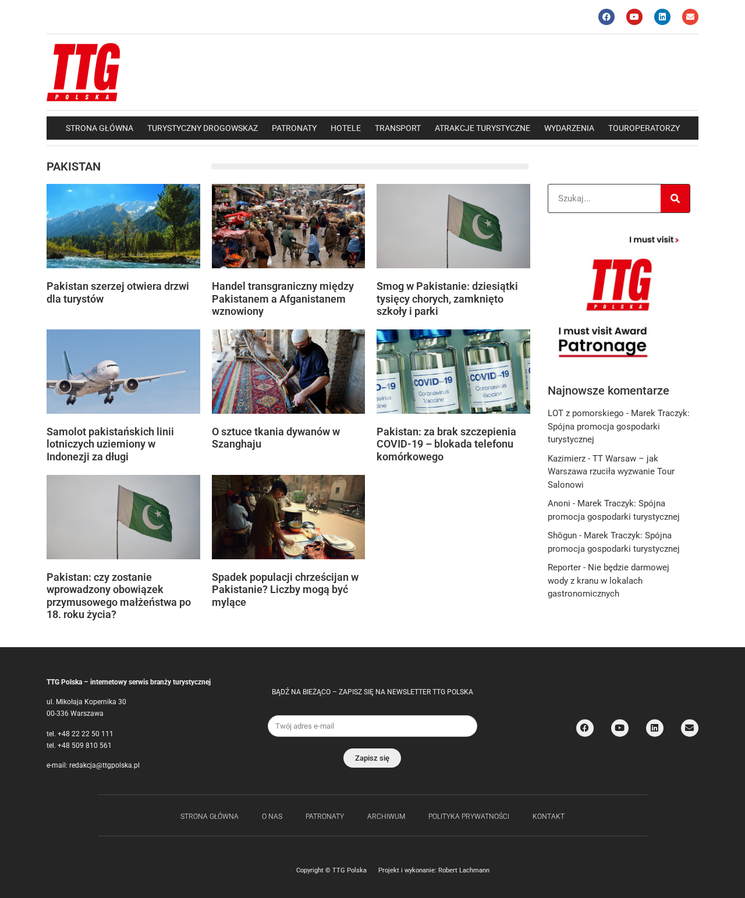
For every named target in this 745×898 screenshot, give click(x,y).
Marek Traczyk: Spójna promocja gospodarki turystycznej (619, 426)
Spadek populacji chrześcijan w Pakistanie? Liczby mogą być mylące (285, 589)
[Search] (675, 198)
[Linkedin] (662, 17)
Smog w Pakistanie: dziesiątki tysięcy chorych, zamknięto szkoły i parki (447, 298)
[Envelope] (690, 17)
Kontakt (549, 816)
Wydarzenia (569, 128)
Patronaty (294, 128)
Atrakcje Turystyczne (482, 128)
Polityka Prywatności (468, 816)
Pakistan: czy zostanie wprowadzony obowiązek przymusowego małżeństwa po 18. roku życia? (119, 596)
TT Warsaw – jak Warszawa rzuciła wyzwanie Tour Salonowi (611, 471)
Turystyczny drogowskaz (202, 128)
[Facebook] (606, 17)
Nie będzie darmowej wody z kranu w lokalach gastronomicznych (608, 580)
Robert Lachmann (463, 870)
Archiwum (386, 816)
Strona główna (99, 128)
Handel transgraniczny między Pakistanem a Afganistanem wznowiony (283, 298)
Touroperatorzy (644, 128)
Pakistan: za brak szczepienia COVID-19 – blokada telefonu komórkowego (446, 444)
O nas (272, 816)
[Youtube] (634, 17)
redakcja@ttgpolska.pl (104, 765)
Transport (398, 128)
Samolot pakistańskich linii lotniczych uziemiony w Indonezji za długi (110, 444)
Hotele (346, 128)
